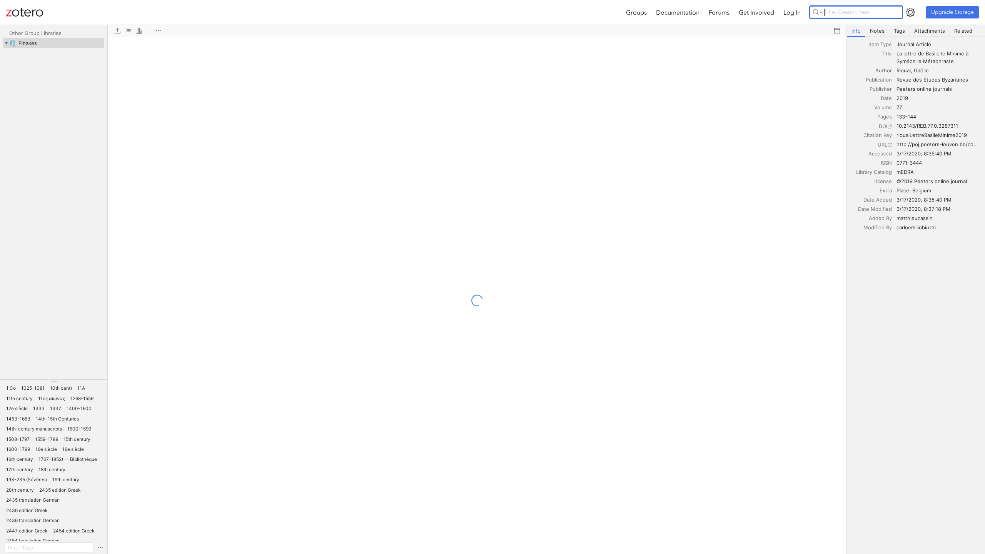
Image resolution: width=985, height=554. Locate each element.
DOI (883, 126)
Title (886, 53)
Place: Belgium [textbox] (914, 190)
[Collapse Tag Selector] (53, 381)
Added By (880, 218)
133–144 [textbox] (906, 116)
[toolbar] (477, 31)
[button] (11, 388)
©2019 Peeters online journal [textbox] (932, 181)
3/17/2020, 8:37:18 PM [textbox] (923, 209)
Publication (879, 80)
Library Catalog (874, 172)
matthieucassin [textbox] (915, 218)
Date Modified (875, 209)
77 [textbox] (899, 107)
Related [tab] (963, 31)
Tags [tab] (899, 31)
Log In (792, 12)
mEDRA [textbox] (905, 172)
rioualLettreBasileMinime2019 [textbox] (932, 135)
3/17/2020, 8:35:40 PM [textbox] (924, 153)
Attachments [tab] (929, 31)
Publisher (881, 89)
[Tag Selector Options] (100, 547)
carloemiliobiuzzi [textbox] (916, 227)
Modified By (877, 227)
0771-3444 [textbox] (909, 163)
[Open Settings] (910, 12)
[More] (158, 31)
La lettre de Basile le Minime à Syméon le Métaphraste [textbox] (933, 57)
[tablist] (916, 31)
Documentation (678, 12)
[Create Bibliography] (139, 31)
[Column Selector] (837, 31)
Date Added (877, 200)
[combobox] (938, 44)
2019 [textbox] (902, 98)
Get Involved (756, 12)
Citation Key (877, 135)
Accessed (880, 153)
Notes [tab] (877, 31)
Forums (719, 12)
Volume (883, 107)
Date (886, 98)
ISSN (886, 163)
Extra (886, 190)
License (882, 181)
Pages (884, 116)
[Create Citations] (128, 31)
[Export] (117, 31)
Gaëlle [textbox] (921, 70)
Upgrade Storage (952, 12)
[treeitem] (53, 43)
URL (882, 145)
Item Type (880, 44)
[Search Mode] (817, 12)
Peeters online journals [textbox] (924, 89)
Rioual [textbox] (904, 70)
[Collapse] (6, 43)
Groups (636, 12)
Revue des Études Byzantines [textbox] (932, 80)
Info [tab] (856, 31)
